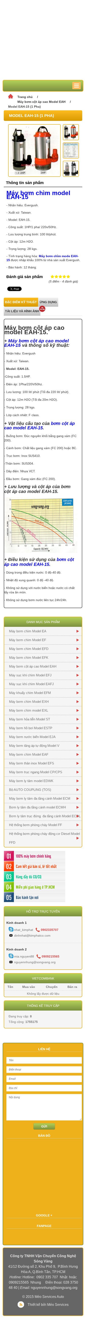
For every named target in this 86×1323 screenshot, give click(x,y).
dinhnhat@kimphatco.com (32, 935)
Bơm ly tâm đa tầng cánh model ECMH (37, 807)
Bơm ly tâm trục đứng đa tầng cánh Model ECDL (44, 816)
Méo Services (58, 1304)
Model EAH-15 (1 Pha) (24, 106)
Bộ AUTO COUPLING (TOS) (30, 790)
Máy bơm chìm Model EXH (29, 701)
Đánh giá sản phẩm (24, 277)
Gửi (44, 1126)
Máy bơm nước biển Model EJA (32, 737)
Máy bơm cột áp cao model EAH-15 (36, 343)
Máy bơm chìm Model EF (27, 640)
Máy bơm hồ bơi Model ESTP (30, 728)
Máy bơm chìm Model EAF (28, 754)
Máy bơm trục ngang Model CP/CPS (35, 772)
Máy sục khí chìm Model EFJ (30, 675)
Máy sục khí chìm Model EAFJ (31, 684)
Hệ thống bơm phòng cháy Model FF (35, 825)
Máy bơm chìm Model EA (27, 631)
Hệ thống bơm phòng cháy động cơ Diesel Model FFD (44, 838)
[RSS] (21, 1304)
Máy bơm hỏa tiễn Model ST (29, 719)
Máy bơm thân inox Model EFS (31, 763)
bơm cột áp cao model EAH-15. (39, 562)
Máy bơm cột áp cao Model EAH (41, 101)
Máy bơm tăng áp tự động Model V (34, 745)
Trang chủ (25, 97)
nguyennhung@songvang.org (35, 962)
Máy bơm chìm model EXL (28, 710)
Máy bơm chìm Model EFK (28, 657)
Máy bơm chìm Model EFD (29, 649)
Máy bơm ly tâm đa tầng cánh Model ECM (39, 798)
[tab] (21, 302)
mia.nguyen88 (24, 956)
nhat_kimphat (23, 930)
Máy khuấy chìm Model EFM (30, 693)
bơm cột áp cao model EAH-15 (39, 425)
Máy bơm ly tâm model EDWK (31, 781)
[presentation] (21, 302)
